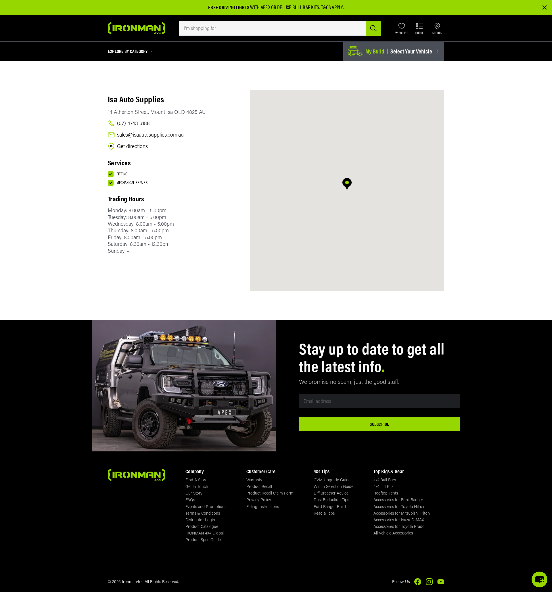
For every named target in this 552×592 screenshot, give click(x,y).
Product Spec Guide (203, 539)
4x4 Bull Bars (384, 479)
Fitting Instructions (262, 506)
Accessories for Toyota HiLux (398, 506)
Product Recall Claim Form (270, 493)
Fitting (121, 174)
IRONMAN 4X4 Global (204, 533)
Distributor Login (200, 519)
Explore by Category (128, 51)
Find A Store (196, 479)
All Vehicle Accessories (393, 533)
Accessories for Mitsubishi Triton (401, 513)
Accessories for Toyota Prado (399, 526)
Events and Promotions (205, 506)
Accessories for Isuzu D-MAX (398, 519)
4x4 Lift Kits (383, 486)
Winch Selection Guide (333, 486)
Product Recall (259, 486)
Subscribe (379, 424)
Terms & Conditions (202, 513)
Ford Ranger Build (330, 506)
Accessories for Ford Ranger (398, 499)
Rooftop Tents (385, 493)
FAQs (190, 499)
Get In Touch (196, 486)
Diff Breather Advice (331, 493)
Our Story (193, 493)
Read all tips (324, 513)
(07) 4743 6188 (133, 123)
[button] (347, 184)
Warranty (254, 479)
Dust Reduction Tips (331, 499)
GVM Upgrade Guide (332, 479)
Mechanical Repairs (131, 182)
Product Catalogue (201, 526)
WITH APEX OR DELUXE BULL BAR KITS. (264, 7)
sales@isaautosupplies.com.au (150, 134)
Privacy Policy (258, 499)
